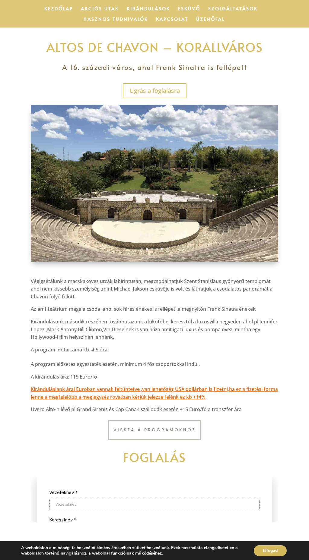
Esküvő (189, 8)
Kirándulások (148, 8)
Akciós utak (100, 8)
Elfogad (270, 550)
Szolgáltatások (233, 8)
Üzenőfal (210, 19)
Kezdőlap (58, 8)
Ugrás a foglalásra (154, 91)
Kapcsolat (172, 19)
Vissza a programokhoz (154, 430)
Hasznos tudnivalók (116, 19)
